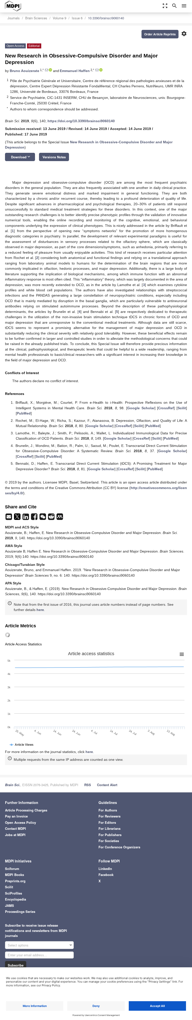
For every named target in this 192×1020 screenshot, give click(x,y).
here (40, 610)
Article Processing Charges (26, 810)
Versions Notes (54, 157)
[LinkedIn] (26, 518)
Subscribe (16, 965)
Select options (18, 945)
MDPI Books (14, 874)
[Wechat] (43, 518)
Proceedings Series (20, 911)
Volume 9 (59, 18)
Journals (14, 18)
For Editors (107, 822)
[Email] (9, 518)
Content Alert (107, 784)
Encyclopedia (15, 899)
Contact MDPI (15, 828)
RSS (87, 784)
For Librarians (109, 828)
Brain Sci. (12, 784)
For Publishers (110, 834)
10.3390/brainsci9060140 (106, 18)
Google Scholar (140, 408)
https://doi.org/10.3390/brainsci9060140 (81, 121)
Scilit (182, 408)
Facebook (106, 874)
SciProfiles (13, 893)
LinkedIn (105, 868)
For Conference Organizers (119, 847)
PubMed (24, 413)
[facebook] (34, 518)
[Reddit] (52, 518)
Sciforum (12, 868)
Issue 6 (77, 18)
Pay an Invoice (16, 816)
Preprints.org (15, 880)
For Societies (108, 840)
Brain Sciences (36, 18)
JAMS (9, 905)
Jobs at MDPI (15, 834)
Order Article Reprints (160, 34)
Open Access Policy (20, 822)
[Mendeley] (59, 518)
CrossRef (166, 408)
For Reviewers (109, 816)
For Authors (107, 810)
